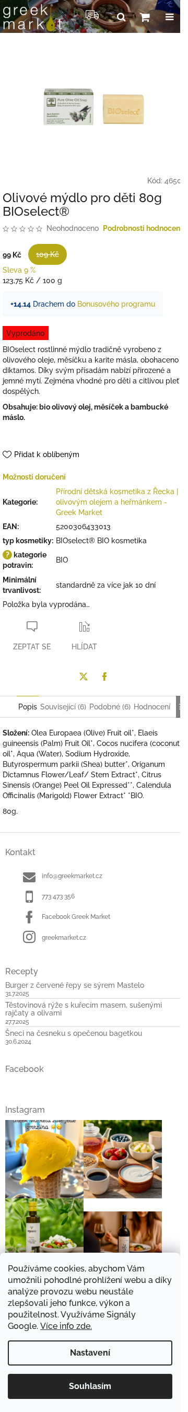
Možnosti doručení (34, 477)
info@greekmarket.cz (72, 876)
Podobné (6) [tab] (110, 707)
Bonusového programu (116, 304)
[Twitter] (83, 676)
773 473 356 (58, 896)
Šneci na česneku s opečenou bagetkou (73, 1033)
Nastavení (90, 1353)
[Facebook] (104, 676)
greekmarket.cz (64, 937)
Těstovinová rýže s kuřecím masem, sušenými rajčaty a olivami (83, 1009)
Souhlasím (90, 1386)
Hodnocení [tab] (152, 707)
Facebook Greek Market (76, 916)
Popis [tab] (27, 707)
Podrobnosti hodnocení (142, 228)
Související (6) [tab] (63, 707)
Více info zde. (66, 1326)
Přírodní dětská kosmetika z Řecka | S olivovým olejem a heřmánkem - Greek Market (120, 502)
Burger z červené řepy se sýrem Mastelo (74, 985)
